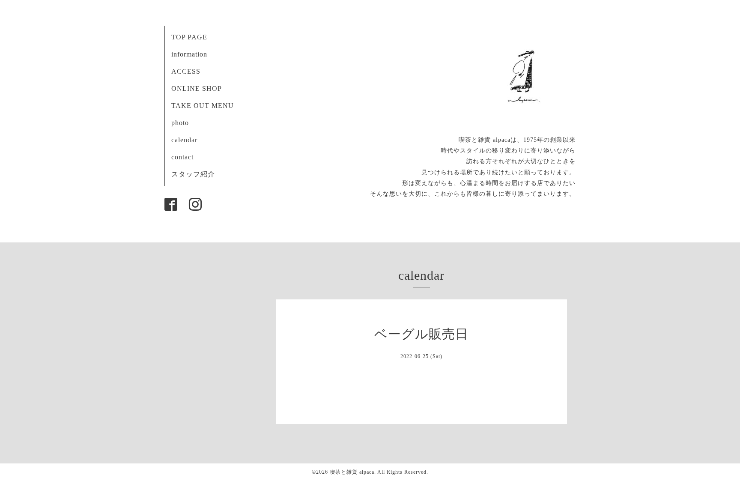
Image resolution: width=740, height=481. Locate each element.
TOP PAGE (189, 37)
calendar (184, 139)
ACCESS (185, 71)
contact (182, 157)
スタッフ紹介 (193, 174)
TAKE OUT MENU (202, 105)
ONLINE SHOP (196, 88)
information (189, 54)
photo (180, 122)
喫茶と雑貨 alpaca (352, 472)
